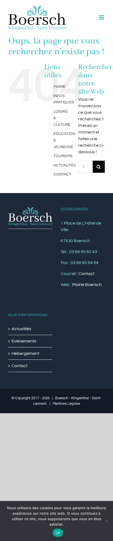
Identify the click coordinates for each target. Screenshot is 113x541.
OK (58, 533)
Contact (86, 273)
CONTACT (62, 174)
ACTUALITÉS (64, 165)
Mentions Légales (66, 404)
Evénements (24, 341)
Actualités (21, 329)
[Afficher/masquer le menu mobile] (102, 17)
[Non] (106, 521)
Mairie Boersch (87, 284)
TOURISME (63, 156)
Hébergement (25, 353)
